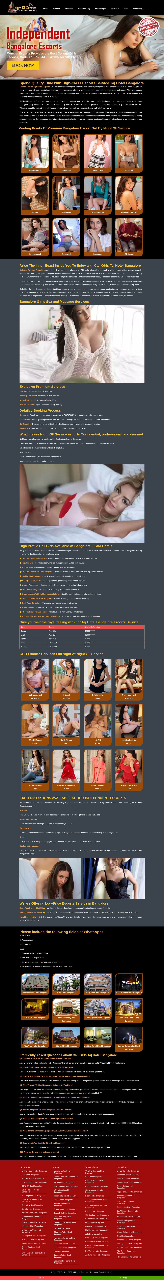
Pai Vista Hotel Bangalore (64, 1182)
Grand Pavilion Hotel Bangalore (125, 1202)
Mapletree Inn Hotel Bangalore (34, 1243)
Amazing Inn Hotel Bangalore (33, 1196)
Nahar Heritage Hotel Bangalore (125, 1187)
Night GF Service (60, 1272)
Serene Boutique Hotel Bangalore (31, 1248)
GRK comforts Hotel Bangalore (66, 1186)
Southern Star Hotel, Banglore (129, 1240)
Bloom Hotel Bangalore (94, 1196)
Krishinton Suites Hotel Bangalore (63, 1233)
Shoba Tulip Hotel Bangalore (65, 1196)
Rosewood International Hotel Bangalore (97, 1246)
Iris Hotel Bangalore (61, 1251)
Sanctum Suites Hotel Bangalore (62, 1256)
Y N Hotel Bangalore (62, 1228)
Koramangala (100, 9)
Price (126, 9)
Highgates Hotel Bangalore (32, 1226)
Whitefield (69, 9)
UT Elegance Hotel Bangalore (34, 1236)
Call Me (41, 1278)
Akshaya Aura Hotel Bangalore (97, 1255)
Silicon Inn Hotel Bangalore (96, 1219)
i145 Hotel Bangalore (93, 1234)
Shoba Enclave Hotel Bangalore (62, 1204)
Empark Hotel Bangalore (95, 1211)
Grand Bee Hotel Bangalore (65, 1244)
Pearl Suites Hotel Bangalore (96, 1241)
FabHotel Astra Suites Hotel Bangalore (65, 1239)
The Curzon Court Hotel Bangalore (126, 1252)
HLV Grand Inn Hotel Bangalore (34, 1182)
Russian (56, 9)
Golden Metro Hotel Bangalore (66, 1209)
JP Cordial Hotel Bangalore (128, 1171)
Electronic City (84, 9)
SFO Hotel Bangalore (93, 1177)
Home (45, 9)
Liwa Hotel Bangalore (30, 1175)
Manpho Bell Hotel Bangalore (129, 1217)
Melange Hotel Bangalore (95, 1226)
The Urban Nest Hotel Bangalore (62, 1218)
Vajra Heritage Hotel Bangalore (129, 1192)
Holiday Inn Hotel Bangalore (96, 1230)
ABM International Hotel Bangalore (63, 1191)
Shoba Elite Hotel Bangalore (65, 1213)
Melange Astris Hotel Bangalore (129, 1243)
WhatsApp (123, 1278)
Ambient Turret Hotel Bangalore (34, 1213)
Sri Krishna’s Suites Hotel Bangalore (32, 1231)
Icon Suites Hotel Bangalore (65, 1247)
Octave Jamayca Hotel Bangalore (94, 1191)
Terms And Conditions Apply (101, 1272)
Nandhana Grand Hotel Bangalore (126, 1227)
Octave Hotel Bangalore (94, 1223)
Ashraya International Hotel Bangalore (96, 1201)
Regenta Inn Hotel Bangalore (128, 1207)
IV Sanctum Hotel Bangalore (33, 1239)
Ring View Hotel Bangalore (32, 1205)
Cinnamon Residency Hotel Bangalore (64, 1262)
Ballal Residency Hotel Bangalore (31, 1191)
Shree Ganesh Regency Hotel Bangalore (34, 1254)
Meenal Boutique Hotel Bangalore (126, 1222)
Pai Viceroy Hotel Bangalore (96, 1251)
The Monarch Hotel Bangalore (129, 1257)
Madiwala (115, 9)
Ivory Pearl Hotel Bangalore (33, 1178)
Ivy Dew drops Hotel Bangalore (129, 1247)
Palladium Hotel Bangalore (128, 1175)
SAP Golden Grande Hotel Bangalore (127, 1212)
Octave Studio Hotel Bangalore (129, 1182)
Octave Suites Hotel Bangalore (129, 1232)
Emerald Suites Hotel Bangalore (62, 1172)
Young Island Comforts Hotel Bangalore (65, 1224)
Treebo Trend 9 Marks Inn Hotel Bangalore (66, 1178)
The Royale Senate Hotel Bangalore (32, 1200)
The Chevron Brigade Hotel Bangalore (96, 1206)
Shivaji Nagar (138, 9)
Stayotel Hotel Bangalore (32, 1209)
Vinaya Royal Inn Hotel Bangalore (126, 1197)
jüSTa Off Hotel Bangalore (32, 1186)
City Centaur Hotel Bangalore (97, 1215)
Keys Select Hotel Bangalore (96, 1186)
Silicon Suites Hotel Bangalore (34, 1222)
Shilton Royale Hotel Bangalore (34, 1171)
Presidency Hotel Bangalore (96, 1238)
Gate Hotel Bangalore (125, 1236)
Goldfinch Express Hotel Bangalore (95, 1172)
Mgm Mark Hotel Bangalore (128, 1178)
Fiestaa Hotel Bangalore (63, 1200)
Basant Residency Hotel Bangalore (95, 1181)
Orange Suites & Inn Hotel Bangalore (32, 1218)
